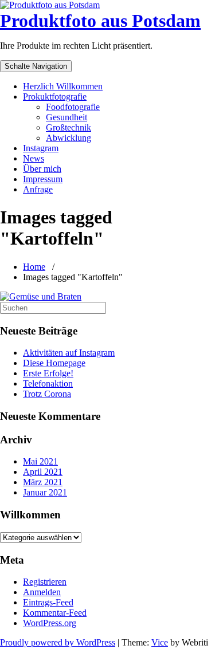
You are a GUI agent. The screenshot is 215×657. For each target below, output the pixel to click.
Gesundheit (66, 117)
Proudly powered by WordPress (57, 642)
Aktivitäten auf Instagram (69, 352)
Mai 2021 (40, 461)
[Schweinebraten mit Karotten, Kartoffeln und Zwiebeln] (40, 296)
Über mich (42, 169)
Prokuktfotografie (55, 96)
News (33, 158)
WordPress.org (49, 623)
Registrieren (45, 582)
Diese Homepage (54, 363)
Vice (159, 642)
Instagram (40, 148)
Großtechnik (68, 127)
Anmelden (42, 592)
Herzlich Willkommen (63, 86)
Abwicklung (68, 138)
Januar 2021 (45, 492)
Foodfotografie (73, 107)
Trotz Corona (47, 394)
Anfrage (38, 189)
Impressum (42, 179)
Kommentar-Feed (55, 612)
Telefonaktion (48, 383)
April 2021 (42, 472)
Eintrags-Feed (48, 602)
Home (34, 267)
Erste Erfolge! (48, 373)
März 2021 (42, 482)
